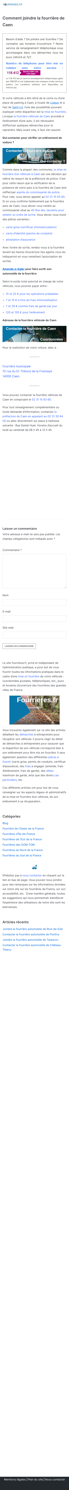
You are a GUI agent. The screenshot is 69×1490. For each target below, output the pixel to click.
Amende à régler (14, 269)
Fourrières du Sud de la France (22, 855)
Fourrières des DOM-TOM (19, 844)
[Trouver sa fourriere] (13, 4)
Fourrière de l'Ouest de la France (23, 828)
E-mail (7, 611)
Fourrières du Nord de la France (23, 850)
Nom (6, 595)
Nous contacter (55, 1479)
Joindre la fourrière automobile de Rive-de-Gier (33, 929)
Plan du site (35, 1479)
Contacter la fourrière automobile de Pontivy (31, 934)
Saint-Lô (17, 107)
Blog (5, 823)
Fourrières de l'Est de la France (22, 839)
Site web (8, 627)
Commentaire (12, 550)
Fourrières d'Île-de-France (19, 834)
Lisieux (54, 102)
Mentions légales (15, 1479)
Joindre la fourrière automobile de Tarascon (30, 939)
